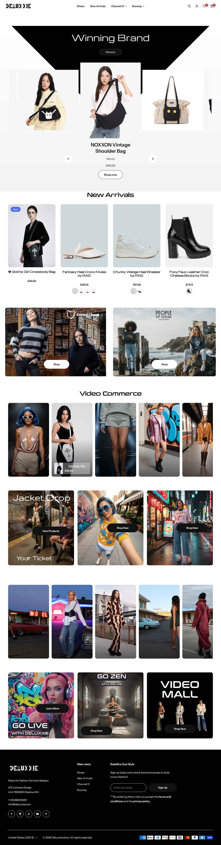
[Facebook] (11, 813)
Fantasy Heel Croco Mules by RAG (84, 273)
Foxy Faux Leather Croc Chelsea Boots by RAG (189, 273)
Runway (82, 790)
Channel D (83, 784)
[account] (197, 6)
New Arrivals (84, 778)
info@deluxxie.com (19, 804)
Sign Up (162, 787)
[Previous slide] (68, 159)
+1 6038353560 (17, 800)
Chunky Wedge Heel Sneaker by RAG (136, 273)
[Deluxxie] (18, 6)
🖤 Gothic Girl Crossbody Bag (31, 272)
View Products (50, 531)
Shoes (80, 772)
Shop (57, 364)
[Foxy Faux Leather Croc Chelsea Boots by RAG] (189, 235)
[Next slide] (152, 159)
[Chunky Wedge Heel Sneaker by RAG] (136, 235)
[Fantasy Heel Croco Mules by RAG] (84, 235)
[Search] (189, 6)
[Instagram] (20, 813)
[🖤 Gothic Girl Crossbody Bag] (31, 235)
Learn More (52, 708)
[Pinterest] (46, 813)
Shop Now (123, 528)
